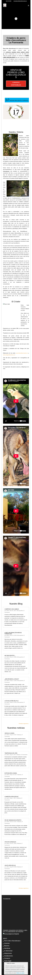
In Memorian (8, 951)
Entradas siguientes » (24, 723)
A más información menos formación (13, 633)
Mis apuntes (20, 610)
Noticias (19, 734)
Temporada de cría (11, 753)
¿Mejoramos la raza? (12, 679)
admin (7, 610)
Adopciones (8, 953)
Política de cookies (20, 973)
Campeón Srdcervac (12, 796)
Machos (6, 946)
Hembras (7, 948)
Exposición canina (11, 773)
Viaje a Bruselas (10, 865)
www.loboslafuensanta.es (22, 353)
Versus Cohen (9, 733)
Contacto (7, 958)
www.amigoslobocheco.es (9, 354)
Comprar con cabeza (12, 609)
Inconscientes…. (10, 655)
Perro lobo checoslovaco (12, 941)
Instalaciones (8, 956)
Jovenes (7, 943)
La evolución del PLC (12, 700)
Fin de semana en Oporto (13, 820)
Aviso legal (7, 961)
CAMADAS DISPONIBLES (16, 84)
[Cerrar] (26, 963)
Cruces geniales (10, 842)
